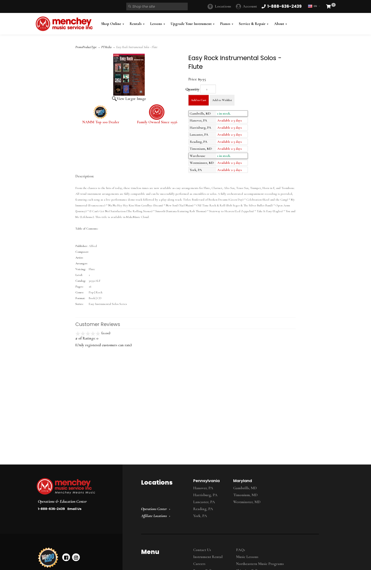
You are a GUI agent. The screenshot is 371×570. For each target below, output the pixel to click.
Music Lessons (247, 557)
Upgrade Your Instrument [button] (192, 23)
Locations (223, 6)
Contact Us (202, 550)
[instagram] (76, 557)
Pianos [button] (225, 23)
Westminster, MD (246, 502)
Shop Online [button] (111, 23)
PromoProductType (86, 47)
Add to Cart (198, 100)
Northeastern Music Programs (260, 563)
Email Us (74, 509)
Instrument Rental (208, 557)
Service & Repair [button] (252, 23)
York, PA (200, 516)
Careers (199, 563)
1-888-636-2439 (51, 509)
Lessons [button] (156, 23)
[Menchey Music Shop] (65, 23)
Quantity (192, 89)
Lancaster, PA (204, 502)
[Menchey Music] (76, 486)
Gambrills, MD (245, 488)
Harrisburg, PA (205, 495)
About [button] (279, 23)
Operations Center (154, 509)
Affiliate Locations (154, 516)
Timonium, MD (245, 495)
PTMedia (106, 47)
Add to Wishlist (222, 100)
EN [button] (315, 6)
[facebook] (66, 557)
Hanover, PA (203, 488)
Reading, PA (203, 509)
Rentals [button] (136, 23)
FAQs (240, 550)
